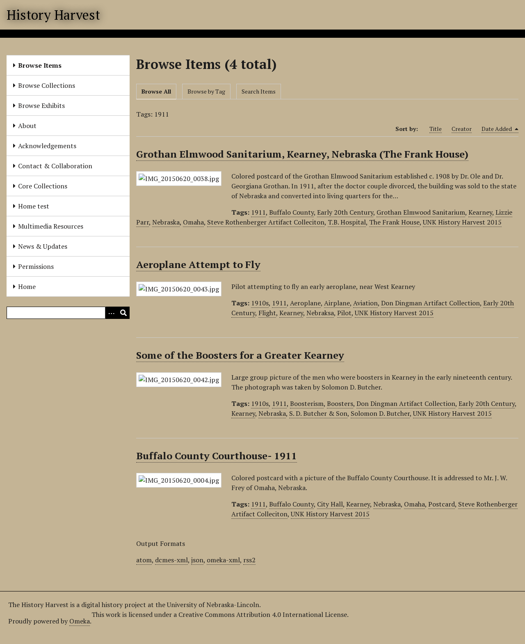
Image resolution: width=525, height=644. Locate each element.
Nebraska (166, 222)
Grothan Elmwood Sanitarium (421, 212)
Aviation (365, 302)
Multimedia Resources (50, 226)
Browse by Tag (206, 91)
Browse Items (40, 65)
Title (435, 129)
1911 (258, 212)
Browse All (156, 91)
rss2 (249, 559)
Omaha (193, 222)
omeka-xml (223, 559)
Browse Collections (46, 85)
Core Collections (42, 185)
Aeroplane (305, 302)
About (27, 125)
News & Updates (42, 246)
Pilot (344, 312)
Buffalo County (291, 212)
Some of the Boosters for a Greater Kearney (240, 355)
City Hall (330, 504)
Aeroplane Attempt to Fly (198, 264)
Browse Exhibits (41, 105)
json (197, 559)
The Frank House (394, 222)
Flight (267, 312)
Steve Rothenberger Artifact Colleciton (265, 222)
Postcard (441, 504)
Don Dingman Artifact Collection (430, 302)
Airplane (337, 302)
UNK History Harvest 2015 (462, 222)
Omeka (79, 621)
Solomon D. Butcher (380, 413)
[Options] (111, 313)
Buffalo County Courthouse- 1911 (216, 455)
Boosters (340, 403)
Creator (462, 129)
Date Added (497, 129)
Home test (33, 206)
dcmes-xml (171, 559)
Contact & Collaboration (55, 165)
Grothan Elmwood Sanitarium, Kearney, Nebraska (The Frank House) (302, 153)
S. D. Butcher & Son (318, 413)
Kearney (480, 212)
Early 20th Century (345, 212)
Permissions (36, 266)
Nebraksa (320, 312)
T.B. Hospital (347, 222)
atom (144, 559)
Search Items (259, 91)
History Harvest (53, 14)
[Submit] (123, 313)
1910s (260, 302)
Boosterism (307, 403)
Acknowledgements (47, 145)
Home (27, 286)
